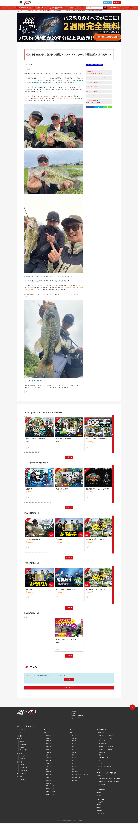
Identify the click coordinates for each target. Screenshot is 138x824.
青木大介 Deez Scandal (33, 539)
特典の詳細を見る (103, 789)
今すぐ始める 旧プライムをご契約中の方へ (109, 778)
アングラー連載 (23, 767)
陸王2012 (48, 772)
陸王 (45, 732)
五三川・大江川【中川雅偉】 (43, 11)
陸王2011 (48, 774)
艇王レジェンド (76, 777)
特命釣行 (101, 755)
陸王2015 (48, 763)
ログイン (117, 3)
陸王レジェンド (50, 794)
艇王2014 (74, 766)
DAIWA (95, 96)
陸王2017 (48, 757)
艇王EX (74, 769)
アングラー (89, 82)
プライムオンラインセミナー (106, 746)
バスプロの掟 (102, 741)
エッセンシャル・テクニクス (106, 735)
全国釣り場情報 (23, 770)
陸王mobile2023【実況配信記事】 (36, 439)
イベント (19, 776)
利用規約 (73, 713)
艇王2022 (74, 743)
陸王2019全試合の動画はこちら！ (66, 589)
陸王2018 (48, 755)
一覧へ (68, 457)
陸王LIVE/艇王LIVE (22, 773)
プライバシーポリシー (76, 718)
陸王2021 (48, 746)
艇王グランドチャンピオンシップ (80, 774)
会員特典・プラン (101, 775)
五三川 (95, 91)
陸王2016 (48, 760)
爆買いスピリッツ (103, 757)
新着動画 (22, 747)
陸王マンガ (22, 759)
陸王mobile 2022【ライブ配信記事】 (97, 439)
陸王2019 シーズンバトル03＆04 (95, 539)
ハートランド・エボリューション (66, 639)
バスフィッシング (100, 78)
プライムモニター (21, 779)
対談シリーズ (102, 752)
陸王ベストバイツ (50, 788)
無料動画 (22, 741)
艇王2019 (74, 752)
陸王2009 (48, 780)
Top (18, 11)
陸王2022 (48, 743)
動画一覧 (19, 738)
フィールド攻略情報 (27, 11)
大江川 (95, 87)
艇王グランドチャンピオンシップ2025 (97, 489)
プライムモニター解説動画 (105, 749)
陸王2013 (48, 769)
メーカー (88, 96)
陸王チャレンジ (50, 786)
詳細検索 (113, 8)
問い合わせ (99, 805)
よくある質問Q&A (56, 8)
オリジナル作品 (100, 732)
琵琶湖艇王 (75, 780)
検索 (105, 8)
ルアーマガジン (23, 756)
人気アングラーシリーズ (103, 769)
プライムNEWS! (103, 743)
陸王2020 (59, 539)
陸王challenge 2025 (62, 489)
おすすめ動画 (23, 744)
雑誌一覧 (19, 753)
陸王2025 (48, 735)
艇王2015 (74, 763)
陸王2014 (48, 766)
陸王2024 (48, 738)
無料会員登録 (102, 784)
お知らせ (73, 8)
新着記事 (22, 765)
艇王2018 (74, 755)
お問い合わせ (74, 711)
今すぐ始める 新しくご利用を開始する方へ (109, 781)
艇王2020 (74, 749)
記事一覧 (19, 762)
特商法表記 (99, 810)
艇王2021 (74, 746)
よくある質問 (100, 802)
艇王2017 (74, 757)
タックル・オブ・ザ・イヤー (106, 738)
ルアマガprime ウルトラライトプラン (95, 73)
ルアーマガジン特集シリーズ (104, 766)
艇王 (71, 732)
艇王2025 (29, 489)
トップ (19, 732)
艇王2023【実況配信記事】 (64, 439)
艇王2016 (74, 760)
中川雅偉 (96, 82)
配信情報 (99, 793)
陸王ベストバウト (50, 791)
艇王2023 (74, 741)
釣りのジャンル (90, 78)
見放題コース (107, 3)
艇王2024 (74, 738)
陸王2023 (48, 741)
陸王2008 (48, 783)
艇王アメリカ (75, 772)
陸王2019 (48, 752)
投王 (100, 760)
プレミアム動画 (23, 750)
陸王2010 (48, 777)
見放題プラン (89, 71)
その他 (100, 763)
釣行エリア (89, 87)
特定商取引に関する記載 (77, 715)
